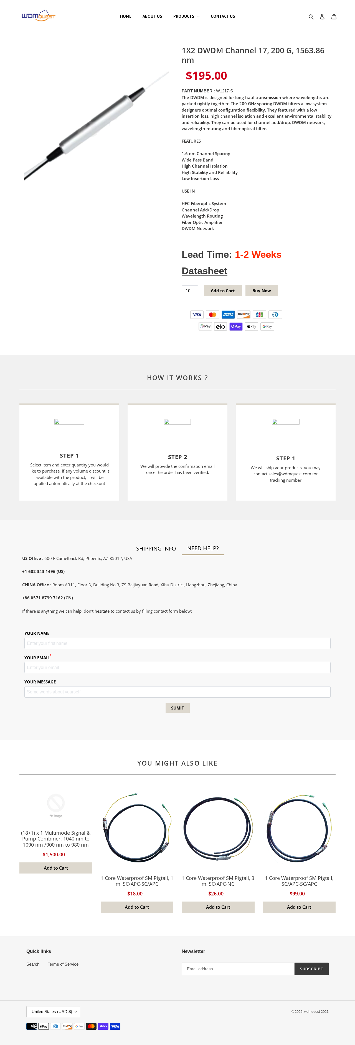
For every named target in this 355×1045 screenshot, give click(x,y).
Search (32, 964)
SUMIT (177, 708)
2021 (325, 1012)
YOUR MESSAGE (40, 682)
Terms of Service (63, 964)
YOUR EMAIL (37, 657)
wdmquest (312, 1012)
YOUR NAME (36, 633)
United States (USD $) (52, 1011)
